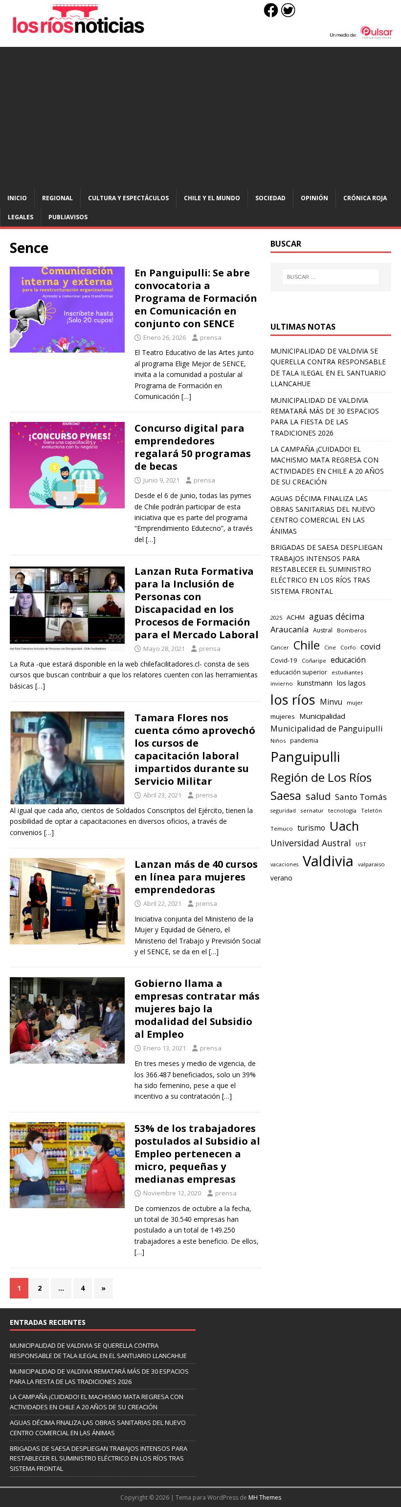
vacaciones (284, 864)
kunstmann (315, 683)
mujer (355, 702)
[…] (186, 396)
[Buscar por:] (330, 277)
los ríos (292, 700)
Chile (306, 645)
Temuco (281, 828)
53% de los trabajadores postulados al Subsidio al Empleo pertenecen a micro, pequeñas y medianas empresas (197, 1154)
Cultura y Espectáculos (128, 198)
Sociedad (270, 198)
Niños (278, 740)
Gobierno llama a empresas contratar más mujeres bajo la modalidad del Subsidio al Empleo (197, 1009)
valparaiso (371, 864)
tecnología (342, 810)
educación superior (298, 672)
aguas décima (337, 616)
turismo (311, 827)
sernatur (312, 810)
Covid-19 (283, 660)
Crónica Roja (365, 198)
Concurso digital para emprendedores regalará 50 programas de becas (192, 447)
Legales (20, 217)
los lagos (351, 683)
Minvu (331, 702)
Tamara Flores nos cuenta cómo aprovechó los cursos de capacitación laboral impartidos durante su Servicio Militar (194, 749)
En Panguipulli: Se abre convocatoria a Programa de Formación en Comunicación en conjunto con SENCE (195, 298)
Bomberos (352, 630)
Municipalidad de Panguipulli (326, 728)
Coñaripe (314, 660)
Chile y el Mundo (212, 198)
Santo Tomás (361, 796)
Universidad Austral (310, 843)
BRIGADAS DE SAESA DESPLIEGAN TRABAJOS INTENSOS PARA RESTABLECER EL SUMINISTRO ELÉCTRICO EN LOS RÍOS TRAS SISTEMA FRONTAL (326, 569)
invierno (281, 683)
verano (281, 877)
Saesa (285, 795)
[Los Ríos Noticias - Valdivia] (200, 36)
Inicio (17, 198)
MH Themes (264, 1497)
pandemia (304, 740)
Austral (323, 630)
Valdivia (328, 861)
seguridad (283, 810)
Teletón (371, 810)
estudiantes (347, 672)
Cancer (279, 647)
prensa (211, 337)
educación (348, 660)
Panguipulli (305, 757)
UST (361, 844)
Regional (57, 198)
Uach (344, 826)
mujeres (282, 716)
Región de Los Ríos (321, 777)
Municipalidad (322, 716)
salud (318, 796)
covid (370, 646)
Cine (330, 647)
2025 (276, 617)
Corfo (348, 647)
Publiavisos (68, 217)
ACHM (296, 617)
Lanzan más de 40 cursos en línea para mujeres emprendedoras (196, 877)
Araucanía (289, 629)
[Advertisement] (200, 115)
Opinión (314, 198)
